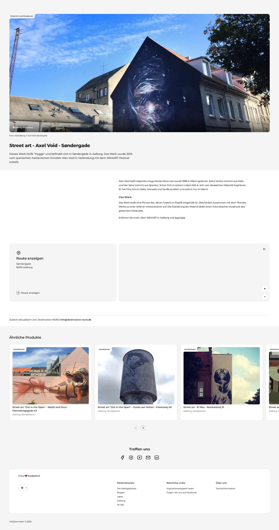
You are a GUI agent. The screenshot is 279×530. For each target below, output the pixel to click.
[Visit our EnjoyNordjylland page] (139, 457)
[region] (194, 273)
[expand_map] (264, 249)
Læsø (120, 496)
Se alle (120, 504)
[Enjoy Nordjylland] (29, 476)
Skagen (121, 492)
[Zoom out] (264, 296)
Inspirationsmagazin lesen (180, 488)
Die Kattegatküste (126, 488)
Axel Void (180, 217)
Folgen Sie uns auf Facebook (182, 492)
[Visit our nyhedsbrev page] (148, 457)
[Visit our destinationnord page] (156, 457)
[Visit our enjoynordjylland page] (122, 457)
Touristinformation (225, 488)
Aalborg (121, 500)
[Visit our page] (131, 457)
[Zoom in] (264, 288)
